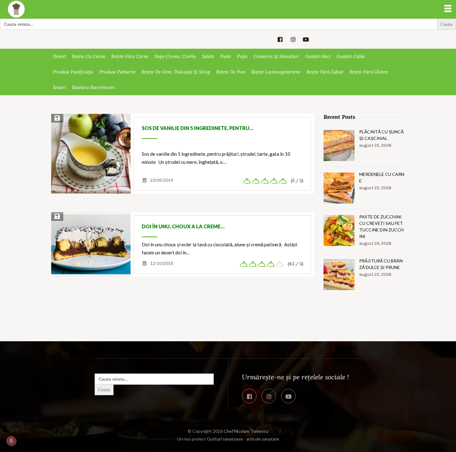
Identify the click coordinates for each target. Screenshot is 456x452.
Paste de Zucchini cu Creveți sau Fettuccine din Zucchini (381, 226)
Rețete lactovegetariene (276, 72)
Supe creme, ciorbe (175, 56)
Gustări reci (318, 56)
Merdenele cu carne (381, 177)
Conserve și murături (276, 56)
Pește (242, 56)
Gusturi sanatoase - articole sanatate (243, 438)
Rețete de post (230, 72)
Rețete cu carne (88, 56)
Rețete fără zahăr (325, 72)
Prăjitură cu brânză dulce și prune (381, 264)
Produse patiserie (117, 72)
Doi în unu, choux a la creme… (183, 226)
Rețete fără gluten (369, 72)
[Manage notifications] (11, 441)
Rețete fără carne (130, 56)
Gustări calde (351, 56)
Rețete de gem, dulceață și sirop (175, 72)
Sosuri (59, 87)
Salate (208, 56)
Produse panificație (73, 72)
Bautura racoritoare (93, 87)
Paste (225, 56)
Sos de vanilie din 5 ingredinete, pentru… (197, 128)
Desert (59, 56)
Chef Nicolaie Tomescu (246, 431)
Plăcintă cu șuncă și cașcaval (381, 135)
